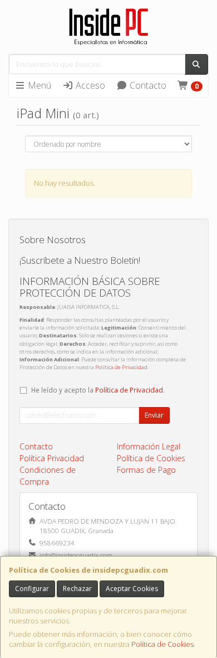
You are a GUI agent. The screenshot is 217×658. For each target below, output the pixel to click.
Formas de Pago (146, 470)
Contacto (146, 85)
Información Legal (148, 446)
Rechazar (77, 588)
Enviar (154, 415)
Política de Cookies (162, 644)
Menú (38, 85)
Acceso (89, 85)
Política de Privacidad (121, 367)
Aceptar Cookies (132, 588)
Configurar (32, 588)
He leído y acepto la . (98, 389)
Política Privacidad (51, 458)
